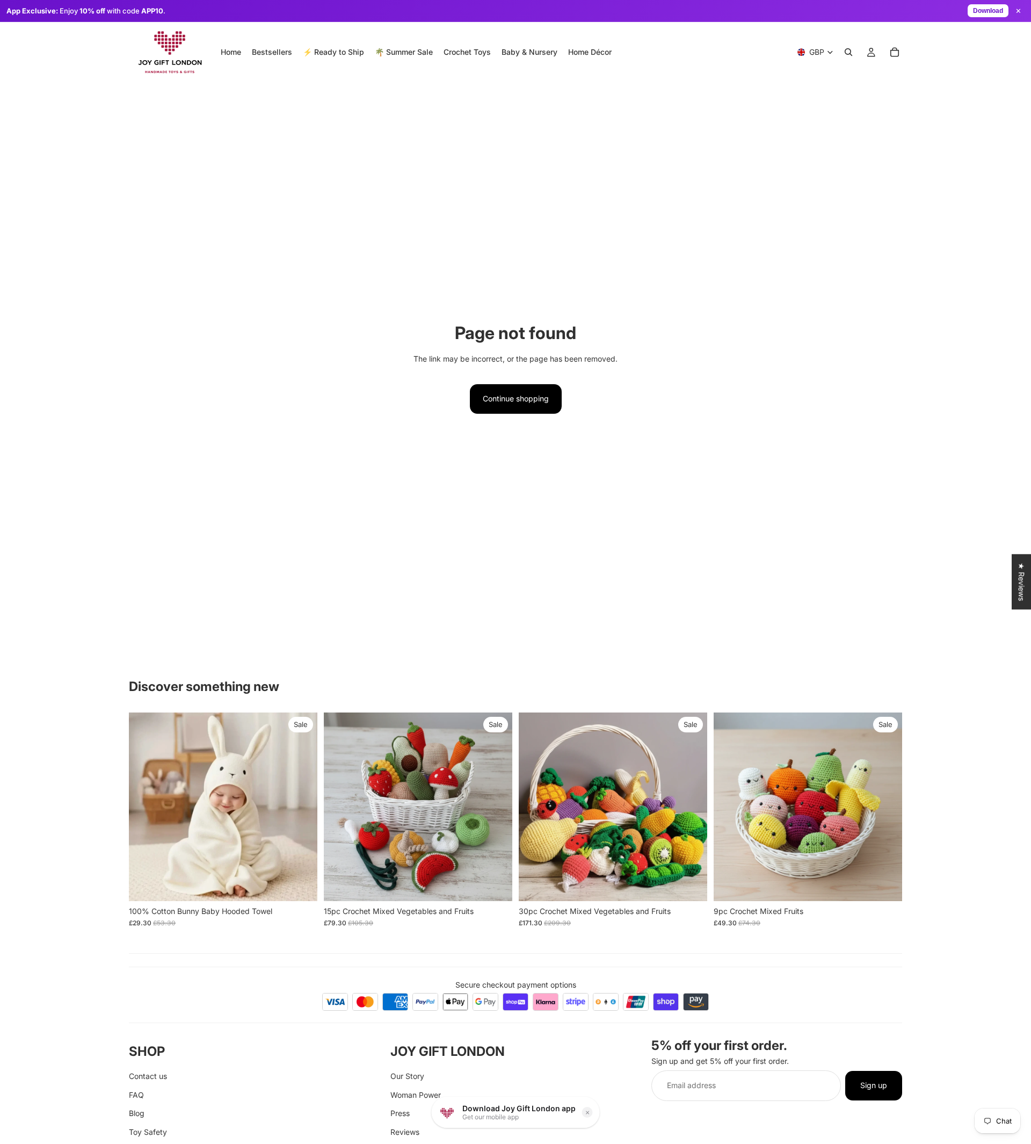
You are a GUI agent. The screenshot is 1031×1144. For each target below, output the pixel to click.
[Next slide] (301, 806)
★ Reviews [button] (1021, 582)
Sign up (873, 1085)
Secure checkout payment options (515, 984)
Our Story (407, 1076)
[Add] (300, 884)
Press (400, 1113)
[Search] (848, 52)
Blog (136, 1113)
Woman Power (415, 1094)
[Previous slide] (145, 806)
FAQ (136, 1094)
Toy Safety (148, 1131)
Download (988, 11)
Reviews (404, 1131)
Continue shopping (516, 398)
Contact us (148, 1076)
